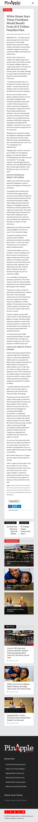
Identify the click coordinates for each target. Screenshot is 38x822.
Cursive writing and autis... (16, 764)
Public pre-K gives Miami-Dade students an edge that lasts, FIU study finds (19, 686)
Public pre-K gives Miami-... (16, 769)
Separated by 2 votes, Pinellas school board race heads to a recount (18, 717)
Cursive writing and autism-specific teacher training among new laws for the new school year (18, 653)
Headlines (8, 10)
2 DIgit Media (20, 818)
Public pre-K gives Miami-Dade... (17, 586)
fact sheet (21, 71)
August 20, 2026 (13, 660)
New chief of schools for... (15, 778)
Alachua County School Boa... (16, 786)
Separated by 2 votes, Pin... (15, 773)
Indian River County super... (16, 782)
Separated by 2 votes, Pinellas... (15, 610)
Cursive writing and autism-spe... (18, 562)
